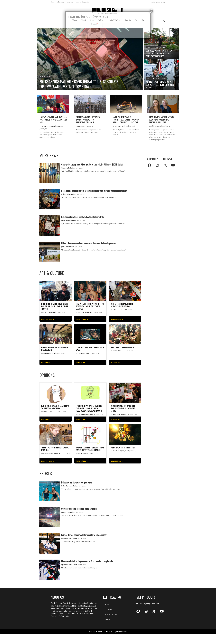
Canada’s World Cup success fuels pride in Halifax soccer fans (53, 119)
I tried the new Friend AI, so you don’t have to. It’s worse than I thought (54, 306)
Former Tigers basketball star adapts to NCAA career (84, 534)
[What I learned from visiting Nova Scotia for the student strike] (125, 392)
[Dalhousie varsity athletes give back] (49, 490)
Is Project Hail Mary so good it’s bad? (90, 348)
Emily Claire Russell (121, 451)
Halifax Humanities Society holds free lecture (55, 348)
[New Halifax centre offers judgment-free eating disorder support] (163, 103)
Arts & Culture (111, 614)
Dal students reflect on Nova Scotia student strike (82, 216)
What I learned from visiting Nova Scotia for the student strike (123, 408)
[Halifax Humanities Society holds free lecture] (55, 334)
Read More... (46, 319)
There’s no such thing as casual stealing (55, 448)
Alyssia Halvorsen (85, 414)
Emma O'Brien (118, 351)
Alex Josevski (83, 353)
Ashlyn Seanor (49, 353)
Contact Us (70, 2)
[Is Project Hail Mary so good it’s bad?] (90, 334)
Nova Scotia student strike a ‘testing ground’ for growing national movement (94, 190)
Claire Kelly (65, 168)
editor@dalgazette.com (149, 603)
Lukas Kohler (66, 220)
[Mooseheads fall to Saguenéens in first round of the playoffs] (49, 569)
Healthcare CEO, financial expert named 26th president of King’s (88, 119)
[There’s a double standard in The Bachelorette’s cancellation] (90, 434)
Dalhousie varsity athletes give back (76, 482)
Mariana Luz (117, 310)
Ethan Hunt (65, 512)
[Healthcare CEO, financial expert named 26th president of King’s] (90, 103)
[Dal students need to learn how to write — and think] (55, 392)
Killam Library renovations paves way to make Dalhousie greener (88, 243)
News (107, 604)
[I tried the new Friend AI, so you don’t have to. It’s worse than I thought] (55, 290)
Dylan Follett (65, 194)
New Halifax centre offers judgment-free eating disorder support (161, 119)
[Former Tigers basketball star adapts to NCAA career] (49, 543)
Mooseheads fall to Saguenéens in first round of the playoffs (87, 561)
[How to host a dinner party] (125, 334)
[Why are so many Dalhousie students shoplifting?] (125, 290)
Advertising (60, 2)
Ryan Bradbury (66, 538)
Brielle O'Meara (49, 411)
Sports (107, 619)
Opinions (108, 609)
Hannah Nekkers (84, 312)
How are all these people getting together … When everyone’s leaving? (90, 306)
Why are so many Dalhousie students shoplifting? (122, 305)
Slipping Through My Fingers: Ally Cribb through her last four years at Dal (126, 119)
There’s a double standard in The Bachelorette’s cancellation (90, 448)
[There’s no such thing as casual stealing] (55, 434)
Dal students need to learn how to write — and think (55, 407)
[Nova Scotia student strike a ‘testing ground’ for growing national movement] (49, 199)
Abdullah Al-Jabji (120, 414)
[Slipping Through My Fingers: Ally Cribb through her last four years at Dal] (126, 103)
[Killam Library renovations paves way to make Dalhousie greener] (49, 251)
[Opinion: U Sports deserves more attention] (49, 517)
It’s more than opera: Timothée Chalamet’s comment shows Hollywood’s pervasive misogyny (89, 408)
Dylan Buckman (66, 486)
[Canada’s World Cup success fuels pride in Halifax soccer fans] (53, 103)
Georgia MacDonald (51, 453)
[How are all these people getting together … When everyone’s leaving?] (90, 290)
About (52, 2)
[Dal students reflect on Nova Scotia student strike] (49, 225)
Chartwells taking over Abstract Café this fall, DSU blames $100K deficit (92, 164)
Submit (95, 29)
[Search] (164, 21)
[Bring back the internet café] (125, 434)
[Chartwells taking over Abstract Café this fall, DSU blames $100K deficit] (49, 173)
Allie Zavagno (83, 453)
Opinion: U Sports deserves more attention (79, 508)
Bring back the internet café (123, 447)
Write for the (82, 2)
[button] (149, 165)
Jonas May (64, 247)
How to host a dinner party (122, 347)
